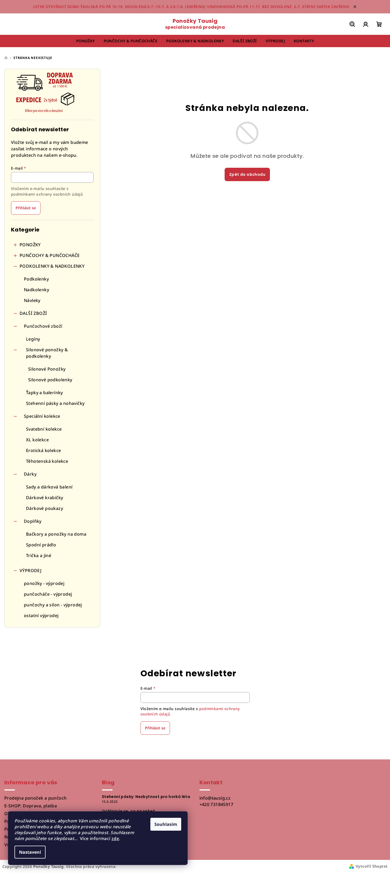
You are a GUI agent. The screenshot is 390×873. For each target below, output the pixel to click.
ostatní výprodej (41, 615)
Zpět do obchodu (247, 174)
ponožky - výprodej (44, 583)
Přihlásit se (26, 207)
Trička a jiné (38, 555)
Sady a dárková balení (49, 487)
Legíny (33, 339)
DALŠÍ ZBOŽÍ (33, 313)
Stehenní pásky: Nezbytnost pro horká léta (146, 797)
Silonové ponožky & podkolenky (47, 353)
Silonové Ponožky (46, 369)
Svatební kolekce (44, 429)
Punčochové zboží (43, 326)
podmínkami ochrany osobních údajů (47, 194)
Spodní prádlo (41, 545)
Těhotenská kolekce (47, 461)
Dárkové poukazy (44, 508)
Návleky (32, 300)
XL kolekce (37, 440)
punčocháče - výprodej (48, 594)
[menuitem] (85, 41)
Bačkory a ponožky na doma (56, 534)
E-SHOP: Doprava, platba (30, 806)
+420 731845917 (216, 804)
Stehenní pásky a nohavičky (55, 403)
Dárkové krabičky (44, 498)
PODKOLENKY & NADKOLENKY (52, 266)
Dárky (30, 474)
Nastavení (30, 852)
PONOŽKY (30, 245)
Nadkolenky (36, 290)
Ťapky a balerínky (44, 393)
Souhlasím (165, 824)
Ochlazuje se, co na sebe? (128, 811)
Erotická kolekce (43, 450)
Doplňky (33, 521)
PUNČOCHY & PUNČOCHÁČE (50, 255)
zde (115, 838)
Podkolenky (36, 279)
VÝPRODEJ (31, 570)
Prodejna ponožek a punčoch (35, 798)
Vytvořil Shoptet (372, 866)
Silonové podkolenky (50, 380)
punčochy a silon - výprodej (53, 605)
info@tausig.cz (215, 798)
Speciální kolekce (42, 416)
